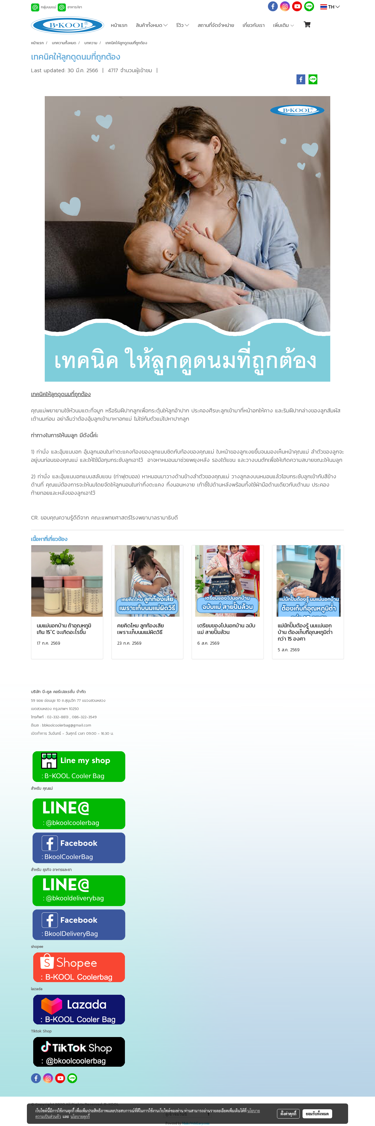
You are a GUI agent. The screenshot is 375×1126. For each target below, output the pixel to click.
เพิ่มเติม (281, 25)
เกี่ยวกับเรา (254, 25)
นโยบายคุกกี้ (80, 1116)
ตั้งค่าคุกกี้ (288, 1113)
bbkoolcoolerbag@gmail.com (66, 725)
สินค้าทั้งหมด (149, 25)
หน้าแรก (119, 25)
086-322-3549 (84, 717)
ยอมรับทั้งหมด (317, 1113)
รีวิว (180, 25)
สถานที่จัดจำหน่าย (216, 25)
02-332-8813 (58, 717)
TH (331, 6)
